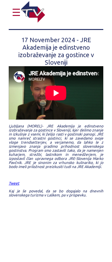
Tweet (14, 183)
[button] (15, 12)
